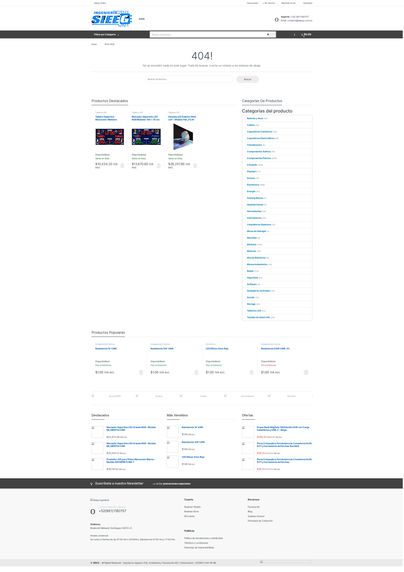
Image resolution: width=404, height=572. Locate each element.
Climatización (254, 144)
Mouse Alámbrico (256, 257)
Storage (251, 304)
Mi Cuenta (270, 3)
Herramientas (254, 211)
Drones (251, 178)
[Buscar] (272, 34)
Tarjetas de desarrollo (258, 317)
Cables (250, 125)
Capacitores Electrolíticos (260, 138)
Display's (252, 171)
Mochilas (252, 237)
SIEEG (96, 562)
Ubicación (307, 3)
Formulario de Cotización (260, 520)
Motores (251, 251)
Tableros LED (101, 112)
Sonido (251, 297)
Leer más (306, 372)
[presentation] (311, 398)
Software (252, 284)
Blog (250, 511)
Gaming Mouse (255, 198)
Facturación (252, 3)
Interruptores (254, 217)
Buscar (247, 79)
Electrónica (253, 184)
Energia (251, 191)
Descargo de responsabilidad (199, 547)
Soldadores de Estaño (258, 290)
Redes (250, 271)
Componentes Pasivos (259, 158)
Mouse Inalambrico (257, 264)
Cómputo (252, 164)
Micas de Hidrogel (256, 231)
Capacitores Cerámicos (259, 131)
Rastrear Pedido (192, 506)
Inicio (142, 18)
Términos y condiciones (196, 543)
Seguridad (252, 277)
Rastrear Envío (288, 3)
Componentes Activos (259, 151)
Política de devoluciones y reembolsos (203, 538)
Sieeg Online (100, 3)
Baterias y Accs (255, 118)
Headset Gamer (255, 204)
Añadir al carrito (121, 165)
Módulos (251, 244)
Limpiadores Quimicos (259, 224)
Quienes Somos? (256, 516)
